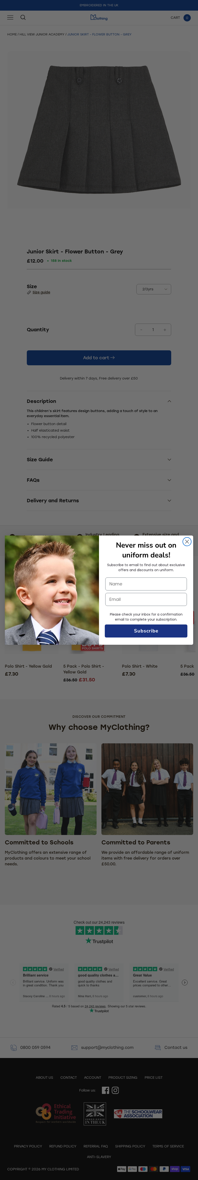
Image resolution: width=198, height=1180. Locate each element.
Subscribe (146, 631)
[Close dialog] (187, 541)
